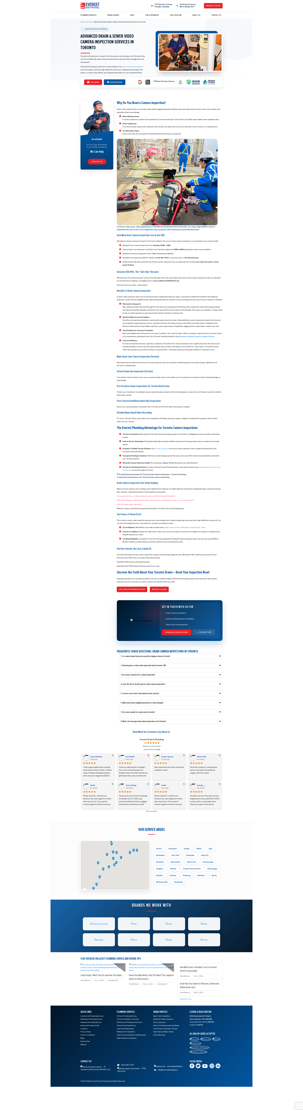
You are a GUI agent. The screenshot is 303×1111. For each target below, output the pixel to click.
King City (205, 855)
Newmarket (175, 862)
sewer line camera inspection (132, 67)
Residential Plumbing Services (91, 1019)
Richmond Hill (161, 882)
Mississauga (212, 869)
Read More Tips (185, 999)
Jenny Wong (131, 785)
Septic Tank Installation (161, 1016)
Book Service (116, 82)
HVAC (132, 15)
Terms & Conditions (87, 1035)
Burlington (160, 855)
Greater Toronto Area (192, 869)
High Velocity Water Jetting (163, 1032)
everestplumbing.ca (174, 1066)
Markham (160, 862)
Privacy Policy (85, 1032)
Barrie (214, 875)
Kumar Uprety (167, 756)
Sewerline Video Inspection (163, 1019)
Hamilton (201, 875)
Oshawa (172, 875)
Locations (84, 1029)
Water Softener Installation (127, 1038)
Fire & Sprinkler (152, 15)
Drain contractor (159, 1022)
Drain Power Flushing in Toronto (165, 1029)
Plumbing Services (88, 15)
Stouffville (178, 882)
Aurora (159, 848)
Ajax (210, 848)
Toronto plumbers (161, 448)
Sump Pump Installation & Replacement (131, 1035)
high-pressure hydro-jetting (175, 527)
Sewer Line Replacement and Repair (166, 1025)
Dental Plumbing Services (126, 1025)
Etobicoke (190, 855)
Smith (92, 785)
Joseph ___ (201, 785)
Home (82, 22)
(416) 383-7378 (127, 1065)
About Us (196, 15)
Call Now (94, 82)
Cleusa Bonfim (96, 756)
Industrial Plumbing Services (90, 1022)
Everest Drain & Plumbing (152, 739)
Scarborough (208, 862)
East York (175, 855)
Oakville (159, 875)
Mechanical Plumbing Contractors (129, 1022)
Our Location (175, 15)
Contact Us (216, 15)
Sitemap (83, 1044)
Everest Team (85, 1041)
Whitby (173, 869)
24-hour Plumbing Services (127, 1016)
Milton (199, 848)
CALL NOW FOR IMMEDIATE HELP (132, 589)
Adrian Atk (201, 756)
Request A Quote (213, 6)
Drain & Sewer (113, 15)
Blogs (82, 1038)
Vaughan (159, 869)
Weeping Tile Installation (126, 1032)
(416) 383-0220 (131, 1069)
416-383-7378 (205, 632)
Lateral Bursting (159, 1035)
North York (191, 862)
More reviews (151, 811)
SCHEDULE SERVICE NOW (176, 632)
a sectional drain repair (196, 527)
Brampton (173, 848)
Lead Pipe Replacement (125, 1029)
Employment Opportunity (89, 1025)
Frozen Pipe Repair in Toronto (128, 1019)
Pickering (186, 875)
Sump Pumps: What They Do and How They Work (101, 975)
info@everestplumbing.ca (167, 1070)
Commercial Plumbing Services (91, 1016)
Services (89, 22)
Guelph (186, 848)
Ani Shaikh (130, 756)
